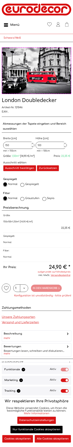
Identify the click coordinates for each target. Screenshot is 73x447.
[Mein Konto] (58, 24)
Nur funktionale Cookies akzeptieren (36, 429)
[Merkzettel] (49, 24)
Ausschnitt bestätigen (19, 168)
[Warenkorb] (66, 24)
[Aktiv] (65, 369)
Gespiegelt (32, 184)
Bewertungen (12, 346)
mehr (7, 338)
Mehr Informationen (36, 413)
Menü (14, 25)
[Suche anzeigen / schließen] (40, 24)
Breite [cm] (18, 142)
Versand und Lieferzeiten (20, 322)
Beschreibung (13, 333)
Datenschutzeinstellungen (36, 420)
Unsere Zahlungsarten (18, 317)
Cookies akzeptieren (17, 438)
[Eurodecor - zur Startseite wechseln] (36, 11)
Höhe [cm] (51, 142)
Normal (12, 184)
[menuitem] (11, 24)
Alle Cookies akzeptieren (53, 438)
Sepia (50, 198)
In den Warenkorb (45, 288)
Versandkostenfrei (60, 275)
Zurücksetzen (48, 168)
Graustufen (32, 198)
